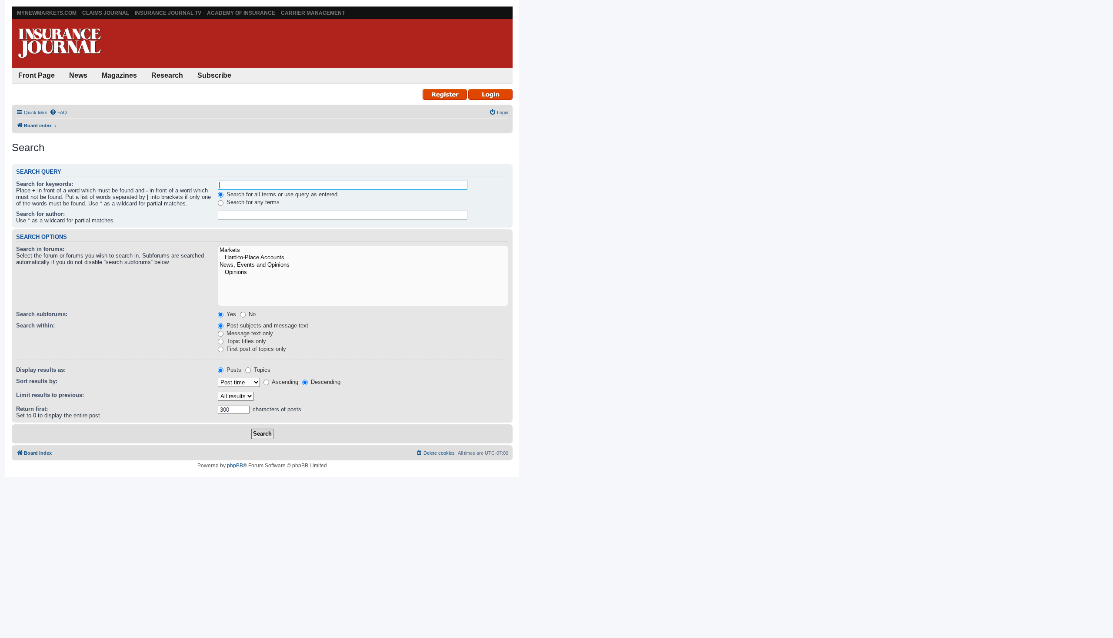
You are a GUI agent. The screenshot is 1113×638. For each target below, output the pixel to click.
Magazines (119, 75)
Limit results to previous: (50, 395)
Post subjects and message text (266, 325)
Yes (230, 314)
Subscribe (214, 75)
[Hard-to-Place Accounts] (363, 257)
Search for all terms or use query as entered (281, 194)
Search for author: (40, 214)
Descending (324, 382)
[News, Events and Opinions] (363, 265)
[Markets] (363, 250)
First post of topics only (255, 349)
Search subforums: (41, 314)
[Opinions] (363, 272)
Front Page (36, 75)
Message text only (249, 333)
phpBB (235, 466)
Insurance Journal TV (168, 13)
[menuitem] (58, 112)
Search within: (35, 325)
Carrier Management (313, 13)
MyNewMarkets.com (47, 13)
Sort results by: (36, 381)
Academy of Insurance (241, 13)
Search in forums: (40, 249)
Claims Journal (105, 13)
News (78, 75)
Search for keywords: (44, 184)
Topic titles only (245, 341)
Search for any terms (252, 202)
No (251, 314)
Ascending (284, 382)
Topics (261, 370)
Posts (233, 370)
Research (167, 75)
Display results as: (41, 370)
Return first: (32, 409)
